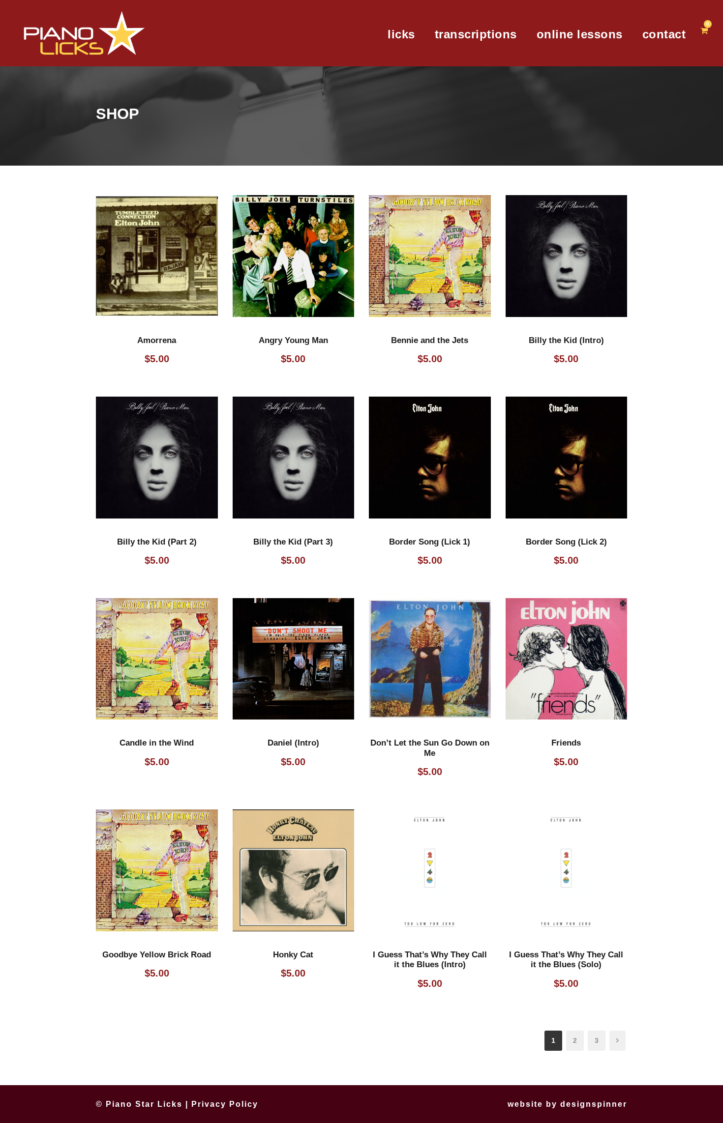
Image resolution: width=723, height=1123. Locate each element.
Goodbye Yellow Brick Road (156, 954)
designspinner (593, 1104)
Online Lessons (580, 34)
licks (401, 34)
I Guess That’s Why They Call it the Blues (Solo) (566, 959)
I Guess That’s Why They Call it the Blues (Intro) (430, 959)
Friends (566, 743)
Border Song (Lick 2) (566, 542)
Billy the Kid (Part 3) (293, 542)
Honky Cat (293, 954)
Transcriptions (476, 34)
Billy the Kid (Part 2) (157, 542)
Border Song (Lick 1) (429, 542)
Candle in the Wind (157, 743)
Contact (664, 34)
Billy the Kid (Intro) (566, 340)
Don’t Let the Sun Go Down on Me (429, 747)
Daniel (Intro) (293, 743)
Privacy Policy (224, 1104)
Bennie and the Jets (429, 340)
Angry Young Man (293, 340)
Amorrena (156, 340)
